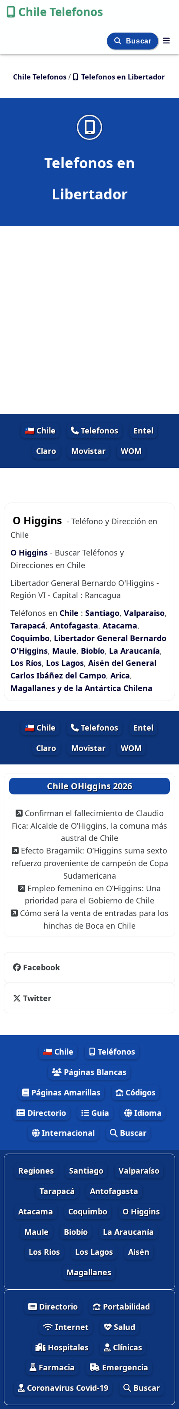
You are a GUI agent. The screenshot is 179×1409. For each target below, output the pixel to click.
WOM (131, 451)
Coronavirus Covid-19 (66, 1388)
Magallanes (88, 1272)
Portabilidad (125, 1306)
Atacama (120, 625)
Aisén (138, 1252)
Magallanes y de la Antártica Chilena (81, 688)
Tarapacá (28, 625)
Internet (71, 1327)
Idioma (147, 1113)
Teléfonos (115, 1051)
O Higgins (30, 552)
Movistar (88, 451)
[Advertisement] (89, 320)
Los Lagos (65, 663)
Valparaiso (144, 613)
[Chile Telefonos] (166, 40)
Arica (120, 675)
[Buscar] (118, 41)
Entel (143, 430)
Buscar (139, 41)
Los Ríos (26, 663)
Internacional (67, 1133)
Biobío (93, 650)
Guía (99, 1113)
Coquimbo (30, 638)
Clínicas (126, 1347)
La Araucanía (134, 650)
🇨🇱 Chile (40, 430)
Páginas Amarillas (64, 1092)
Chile (69, 613)
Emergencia (124, 1367)
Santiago (102, 613)
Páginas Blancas (94, 1072)
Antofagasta (74, 625)
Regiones (36, 1170)
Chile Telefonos (60, 12)
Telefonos (98, 430)
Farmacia (55, 1367)
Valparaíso (139, 1170)
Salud (123, 1327)
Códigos (139, 1092)
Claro (46, 451)
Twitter (36, 998)
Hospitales (67, 1347)
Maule (64, 650)
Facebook (41, 967)
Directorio (45, 1113)
